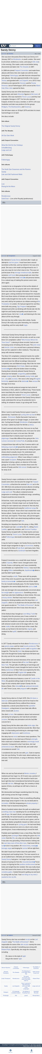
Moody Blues (36, 995)
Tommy (4, 80)
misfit (15, 576)
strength (34, 739)
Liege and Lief (6, 150)
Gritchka (10, 53)
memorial (10, 441)
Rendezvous (6, 196)
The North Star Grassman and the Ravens (16, 169)
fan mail (26, 662)
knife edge (31, 725)
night (24, 956)
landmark (22, 550)
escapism (13, 460)
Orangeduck (11, 256)
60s (13, 838)
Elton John (9, 88)
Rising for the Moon (8, 186)
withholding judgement (9, 457)
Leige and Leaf (7, 492)
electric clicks (9, 347)
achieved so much (8, 747)
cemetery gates (7, 872)
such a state (33, 586)
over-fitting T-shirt (29, 614)
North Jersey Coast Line (36, 972)
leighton (10, 935)
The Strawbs (24, 67)
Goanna (27, 107)
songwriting (22, 374)
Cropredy (9, 563)
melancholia (26, 846)
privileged (15, 835)
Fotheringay (14, 75)
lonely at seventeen (8, 581)
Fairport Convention (22, 70)
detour (31, 425)
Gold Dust (5, 198)
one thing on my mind (29, 874)
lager (8, 814)
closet (21, 314)
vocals (27, 939)
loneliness (5, 369)
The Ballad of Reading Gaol (26, 992)
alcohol (16, 711)
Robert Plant (6, 949)
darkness (25, 381)
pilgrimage (5, 438)
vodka (8, 626)
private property (31, 803)
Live (3, 184)
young (27, 376)
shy (6, 379)
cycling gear (22, 824)
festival (26, 568)
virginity (30, 629)
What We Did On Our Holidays (12, 145)
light (20, 959)
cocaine (4, 719)
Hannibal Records (36, 992)
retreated (18, 686)
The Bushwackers (14, 107)
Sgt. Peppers (21, 306)
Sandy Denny (16, 260)
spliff (14, 631)
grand (7, 646)
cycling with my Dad (28, 415)
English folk (22, 672)
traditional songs (30, 508)
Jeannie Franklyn (31, 529)
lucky (3, 846)
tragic (26, 325)
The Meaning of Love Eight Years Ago (26, 972)
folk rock (29, 484)
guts (26, 753)
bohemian (10, 670)
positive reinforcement (27, 864)
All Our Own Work (8, 135)
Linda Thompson (5, 978)
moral (15, 736)
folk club (35, 62)
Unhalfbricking (7, 148)
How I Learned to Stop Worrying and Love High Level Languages (26, 986)
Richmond (11, 417)
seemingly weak (33, 741)
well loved (11, 275)
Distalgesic (5, 708)
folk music (34, 94)
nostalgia (34, 846)
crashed (18, 527)
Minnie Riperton (6, 967)
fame (19, 651)
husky (32, 376)
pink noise (36, 345)
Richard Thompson (6, 972)
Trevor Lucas (26, 97)
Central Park (20, 441)
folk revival (22, 467)
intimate (22, 277)
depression (15, 733)
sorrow (25, 848)
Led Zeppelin (23, 80)
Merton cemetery (30, 773)
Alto (16, 995)
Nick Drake (21, 366)
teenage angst (6, 848)
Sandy (4, 172)
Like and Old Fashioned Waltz (12, 174)
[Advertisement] (21, 21)
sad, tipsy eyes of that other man (15, 843)
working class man (9, 812)
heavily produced (30, 646)
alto (22, 944)
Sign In (38, 46)
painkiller (32, 706)
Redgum (5, 107)
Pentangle (6, 995)
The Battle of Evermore (26, 605)
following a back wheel (9, 447)
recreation (5, 803)
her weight (5, 592)
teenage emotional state (23, 272)
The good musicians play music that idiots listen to (26, 978)
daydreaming (29, 570)
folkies (10, 570)
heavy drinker (7, 597)
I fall (18, 749)
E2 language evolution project (16, 992)
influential (20, 94)
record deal (29, 545)
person (4, 53)
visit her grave (13, 262)
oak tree (10, 783)
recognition (33, 648)
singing (9, 376)
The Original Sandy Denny (11, 126)
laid (22, 521)
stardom (23, 648)
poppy (12, 646)
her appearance (17, 592)
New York (5, 665)
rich (3, 379)
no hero (10, 714)
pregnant (23, 688)
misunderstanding (28, 862)
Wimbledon (17, 59)
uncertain (14, 379)
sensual (35, 381)
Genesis (23, 83)
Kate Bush (21, 548)
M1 (27, 527)
